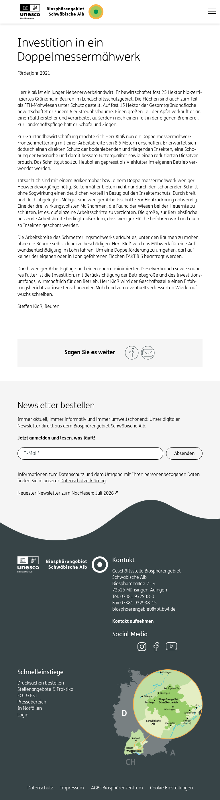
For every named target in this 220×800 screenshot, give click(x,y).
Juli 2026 (104, 493)
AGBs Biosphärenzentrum (117, 788)
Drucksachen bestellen (40, 683)
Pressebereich (31, 702)
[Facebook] (156, 647)
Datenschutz (40, 788)
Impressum (72, 788)
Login (22, 715)
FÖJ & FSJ (27, 696)
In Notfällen (29, 708)
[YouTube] (171, 646)
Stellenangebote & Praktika (45, 689)
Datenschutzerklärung (83, 481)
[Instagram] (142, 647)
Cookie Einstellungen (171, 788)
